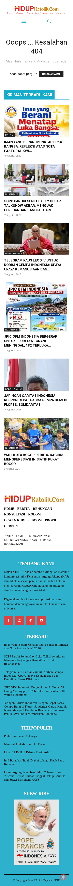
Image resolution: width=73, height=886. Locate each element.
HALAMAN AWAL (51, 74)
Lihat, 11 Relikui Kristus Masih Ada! (27, 752)
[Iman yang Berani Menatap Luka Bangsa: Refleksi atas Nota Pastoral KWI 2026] (36, 121)
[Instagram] (19, 620)
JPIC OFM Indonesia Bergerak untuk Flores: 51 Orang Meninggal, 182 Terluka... (30, 340)
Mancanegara (13, 253)
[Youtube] (41, 620)
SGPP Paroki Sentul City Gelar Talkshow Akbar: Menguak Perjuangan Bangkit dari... (32, 205)
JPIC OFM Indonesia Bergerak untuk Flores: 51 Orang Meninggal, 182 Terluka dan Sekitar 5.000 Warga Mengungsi (35, 691)
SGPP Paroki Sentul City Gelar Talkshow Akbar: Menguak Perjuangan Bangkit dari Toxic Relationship (34, 660)
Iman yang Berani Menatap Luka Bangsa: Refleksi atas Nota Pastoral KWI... (33, 146)
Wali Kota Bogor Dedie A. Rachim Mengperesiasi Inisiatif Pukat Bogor (33, 459)
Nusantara (11, 194)
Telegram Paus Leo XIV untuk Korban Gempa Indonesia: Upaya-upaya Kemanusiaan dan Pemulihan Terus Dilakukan (33, 675)
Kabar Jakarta (13, 388)
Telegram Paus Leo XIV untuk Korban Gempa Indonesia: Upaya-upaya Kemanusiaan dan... (33, 264)
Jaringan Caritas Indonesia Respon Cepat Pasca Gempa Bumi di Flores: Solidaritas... (35, 400)
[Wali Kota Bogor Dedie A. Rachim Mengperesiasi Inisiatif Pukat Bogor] (36, 434)
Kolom (9, 135)
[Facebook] (8, 620)
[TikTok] (30, 620)
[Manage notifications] (63, 877)
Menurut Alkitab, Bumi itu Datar (24, 744)
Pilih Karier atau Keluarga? (21, 736)
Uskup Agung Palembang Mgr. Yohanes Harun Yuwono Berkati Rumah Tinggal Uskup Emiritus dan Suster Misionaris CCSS (34, 776)
